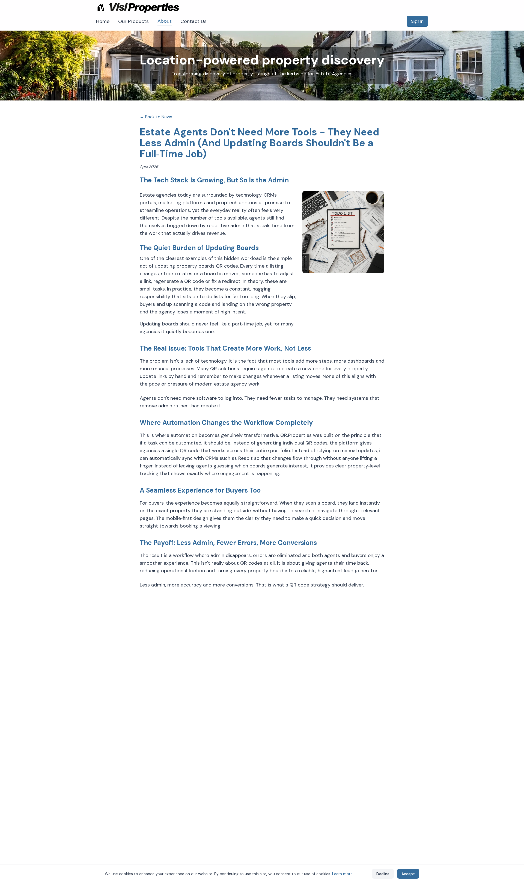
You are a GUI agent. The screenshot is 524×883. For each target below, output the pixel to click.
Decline (382, 873)
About (164, 21)
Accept (408, 873)
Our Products (133, 21)
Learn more (342, 873)
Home (102, 21)
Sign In (417, 21)
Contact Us (193, 21)
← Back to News (156, 117)
